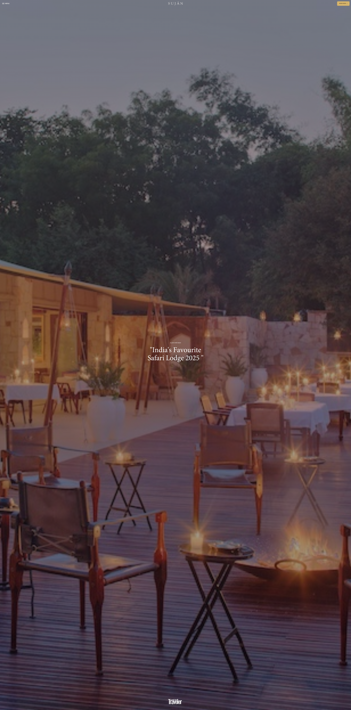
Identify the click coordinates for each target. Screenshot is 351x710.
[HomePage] (175, 3)
